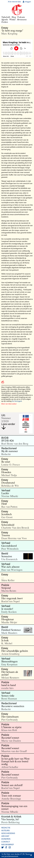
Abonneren (22, 19)
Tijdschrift (5, 17)
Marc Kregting (9, 33)
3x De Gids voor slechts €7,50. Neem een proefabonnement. (16, 855)
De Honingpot (17, 401)
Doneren (5, 839)
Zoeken (4, 21)
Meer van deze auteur (9, 404)
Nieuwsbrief (7, 844)
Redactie (5, 827)
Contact (5, 841)
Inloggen (27, 2)
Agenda (4, 19)
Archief (5, 836)
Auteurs (5, 830)
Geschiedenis (8, 833)
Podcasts (21, 17)
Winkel (12, 19)
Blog (14, 17)
